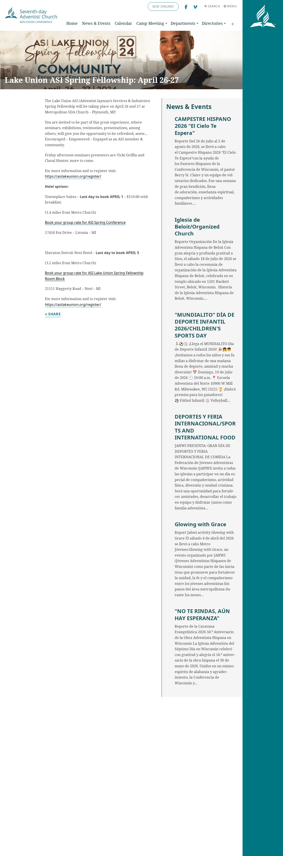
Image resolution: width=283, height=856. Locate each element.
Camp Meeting (150, 23)
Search (214, 6)
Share (54, 314)
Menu (232, 6)
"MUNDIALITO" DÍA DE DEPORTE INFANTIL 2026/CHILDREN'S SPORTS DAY (204, 325)
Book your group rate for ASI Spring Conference (85, 222)
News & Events (96, 23)
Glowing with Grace (200, 524)
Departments (183, 23)
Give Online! (163, 6)
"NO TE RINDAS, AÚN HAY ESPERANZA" (202, 614)
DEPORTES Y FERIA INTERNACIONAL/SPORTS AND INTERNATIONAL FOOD (205, 427)
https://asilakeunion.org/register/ (73, 176)
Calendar (123, 23)
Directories (212, 23)
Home (72, 23)
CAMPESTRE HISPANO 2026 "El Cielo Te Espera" (203, 125)
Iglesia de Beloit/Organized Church (197, 226)
